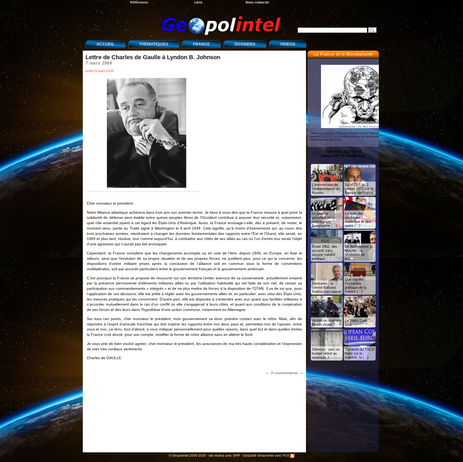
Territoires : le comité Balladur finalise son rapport (326, 287)
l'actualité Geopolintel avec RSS (266, 455)
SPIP (236, 455)
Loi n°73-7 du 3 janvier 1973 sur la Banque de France (359, 189)
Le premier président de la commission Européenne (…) (324, 220)
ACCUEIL (105, 44)
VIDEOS (287, 44)
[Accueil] (184, 21)
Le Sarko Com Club (356, 322)
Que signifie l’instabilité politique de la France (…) (355, 285)
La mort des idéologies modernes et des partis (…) (358, 220)
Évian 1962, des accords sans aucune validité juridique (324, 253)
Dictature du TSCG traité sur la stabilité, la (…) (359, 353)
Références (139, 2)
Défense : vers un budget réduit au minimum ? (325, 353)
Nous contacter (257, 2)
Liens (198, 2)
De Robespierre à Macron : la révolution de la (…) (358, 253)
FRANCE (201, 44)
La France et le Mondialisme (343, 54)
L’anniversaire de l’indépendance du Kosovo (326, 189)
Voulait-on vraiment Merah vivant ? (327, 322)
